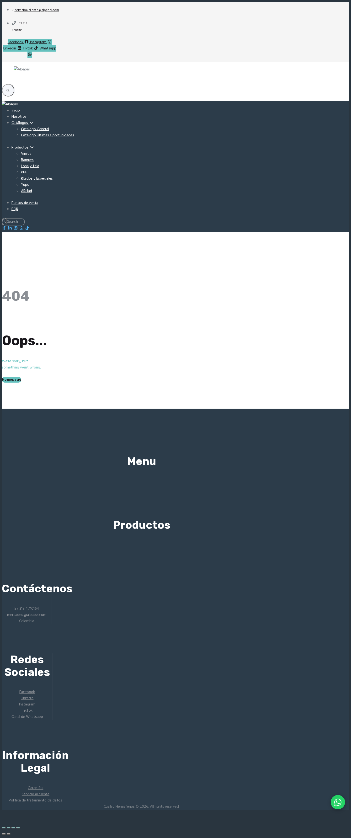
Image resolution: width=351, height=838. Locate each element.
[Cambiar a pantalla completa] (9, 827)
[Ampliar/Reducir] (4, 827)
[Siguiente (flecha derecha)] (9, 834)
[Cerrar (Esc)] (18, 827)
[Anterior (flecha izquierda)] (4, 834)
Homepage (11, 380)
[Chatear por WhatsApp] (338, 802)
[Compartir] (13, 827)
